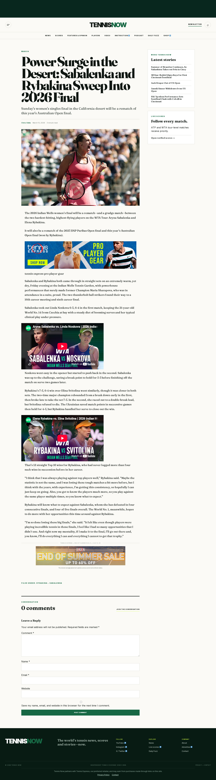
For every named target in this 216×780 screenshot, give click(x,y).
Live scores (154, 747)
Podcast (139, 35)
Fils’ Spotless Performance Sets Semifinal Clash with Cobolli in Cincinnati (167, 99)
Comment (27, 633)
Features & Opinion (77, 35)
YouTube (120, 743)
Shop (166, 35)
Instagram (120, 747)
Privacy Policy (103, 775)
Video (107, 35)
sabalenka (56, 583)
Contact (185, 751)
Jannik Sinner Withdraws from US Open (168, 89)
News (48, 35)
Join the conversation (128, 609)
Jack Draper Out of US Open (165, 83)
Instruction (121, 35)
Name (25, 661)
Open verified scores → (163, 138)
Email (25, 675)
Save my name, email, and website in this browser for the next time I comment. (65, 705)
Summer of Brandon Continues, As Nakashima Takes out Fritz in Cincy (168, 68)
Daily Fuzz (153, 35)
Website (25, 688)
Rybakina (41, 583)
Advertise (186, 747)
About (184, 743)
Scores (59, 35)
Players (96, 35)
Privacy (198, 765)
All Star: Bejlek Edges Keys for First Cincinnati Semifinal (169, 76)
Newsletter (195, 24)
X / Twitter (120, 751)
